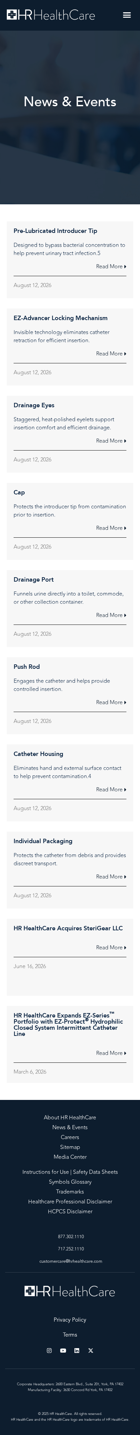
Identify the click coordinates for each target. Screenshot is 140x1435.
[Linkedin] (77, 1350)
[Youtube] (63, 1350)
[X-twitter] (90, 1350)
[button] (127, 15)
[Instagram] (49, 1350)
